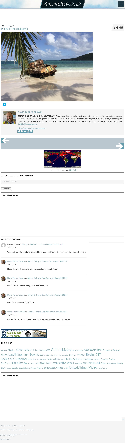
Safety (120, 363)
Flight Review (19, 362)
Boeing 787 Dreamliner (14, 359)
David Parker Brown (16, 29)
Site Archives (5, 439)
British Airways (41, 359)
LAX (48, 363)
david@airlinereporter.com (27, 124)
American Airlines (12, 354)
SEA (3, 368)
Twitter (3, 430)
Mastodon (30, 430)
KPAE (42, 363)
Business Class (53, 359)
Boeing (34, 354)
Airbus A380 (44, 350)
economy (96, 359)
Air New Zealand (78, 350)
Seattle (9, 368)
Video (93, 367)
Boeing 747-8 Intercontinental (59, 355)
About (8, 426)
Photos (103, 363)
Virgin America (102, 368)
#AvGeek (4, 350)
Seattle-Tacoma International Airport (27, 368)
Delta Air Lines (74, 359)
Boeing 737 (44, 355)
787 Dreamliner (24, 350)
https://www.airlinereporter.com (31, 128)
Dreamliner (88, 359)
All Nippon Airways (111, 350)
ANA (26, 355)
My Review (78, 363)
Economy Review (108, 359)
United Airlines (78, 367)
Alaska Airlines (93, 350)
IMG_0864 (8, 26)
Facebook (11, 430)
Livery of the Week (62, 363)
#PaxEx (11, 350)
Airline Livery (61, 350)
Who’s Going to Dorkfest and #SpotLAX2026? (47, 261)
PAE (84, 363)
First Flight (5, 363)
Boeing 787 (93, 354)
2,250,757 (73, 170)
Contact (22, 426)
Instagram (20, 430)
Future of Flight (33, 363)
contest (63, 359)
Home (2, 426)
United (66, 368)
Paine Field (94, 363)
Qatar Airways (111, 363)
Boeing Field (32, 359)
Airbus (35, 350)
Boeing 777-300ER (77, 355)
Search (14, 426)
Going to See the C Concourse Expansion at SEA (42, 244)
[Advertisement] (62, 17)
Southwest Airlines (53, 368)
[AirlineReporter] (62, 4)
